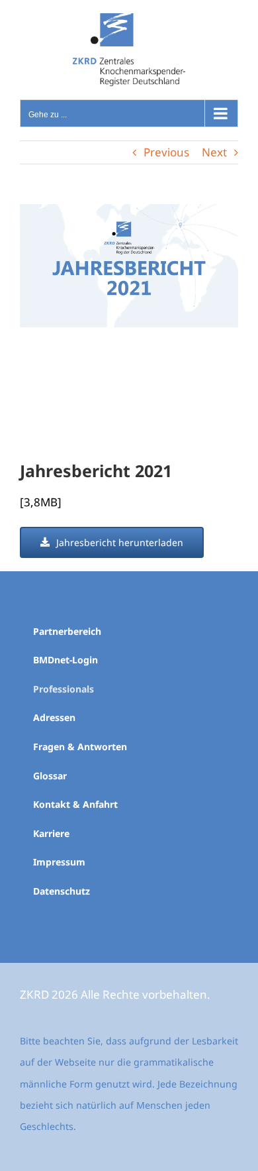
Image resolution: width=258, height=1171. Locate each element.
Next (214, 152)
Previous (166, 152)
